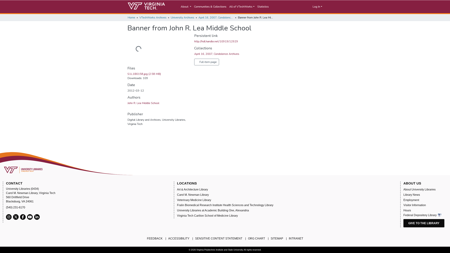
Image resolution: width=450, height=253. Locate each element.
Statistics (263, 7)
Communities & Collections (210, 7)
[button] (299, 7)
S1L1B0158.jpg (144, 74)
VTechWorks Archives (152, 18)
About (185, 7)
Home (131, 18)
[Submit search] (283, 7)
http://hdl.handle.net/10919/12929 (216, 41)
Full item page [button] (208, 62)
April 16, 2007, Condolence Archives (216, 18)
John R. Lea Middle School (143, 103)
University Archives (182, 18)
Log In (316, 7)
